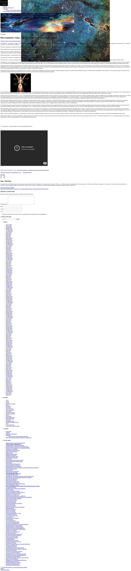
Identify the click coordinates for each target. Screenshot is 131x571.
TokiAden (3, 41)
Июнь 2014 (8, 394)
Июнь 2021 (8, 291)
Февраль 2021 (9, 296)
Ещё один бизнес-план (8, 7)
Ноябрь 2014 (9, 388)
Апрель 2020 (9, 308)
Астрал (7, 402)
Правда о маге (9, 452)
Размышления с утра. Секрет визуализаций (16, 553)
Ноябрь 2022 (9, 271)
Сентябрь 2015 (9, 376)
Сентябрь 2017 (9, 346)
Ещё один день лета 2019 (12, 536)
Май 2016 (8, 366)
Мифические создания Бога (12, 471)
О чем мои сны (9, 517)
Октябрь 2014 (9, 389)
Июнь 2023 (8, 262)
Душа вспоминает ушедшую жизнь (14, 525)
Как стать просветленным (12, 558)
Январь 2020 (9, 312)
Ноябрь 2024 (9, 242)
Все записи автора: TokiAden (7, 187)
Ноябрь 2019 (9, 314)
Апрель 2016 (9, 367)
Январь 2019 (9, 327)
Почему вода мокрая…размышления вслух (16, 555)
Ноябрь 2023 (9, 256)
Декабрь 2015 (9, 372)
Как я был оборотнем (11, 509)
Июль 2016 (8, 364)
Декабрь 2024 (9, 240)
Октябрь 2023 (9, 258)
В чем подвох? (9, 470)
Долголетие (8, 411)
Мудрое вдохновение (11, 502)
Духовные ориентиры (11, 487)
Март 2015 (8, 383)
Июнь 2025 (8, 234)
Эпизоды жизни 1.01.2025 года (13, 465)
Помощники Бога (10, 421)
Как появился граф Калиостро (13, 565)
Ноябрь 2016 (9, 359)
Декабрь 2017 (9, 343)
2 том (7, 401)
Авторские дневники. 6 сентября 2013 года (11, 172)
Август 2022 (9, 274)
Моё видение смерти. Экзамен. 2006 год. (15, 492)
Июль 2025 (8, 233)
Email (2, 209)
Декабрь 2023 (9, 255)
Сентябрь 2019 (9, 317)
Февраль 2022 (9, 281)
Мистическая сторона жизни (12, 482)
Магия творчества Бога (11, 468)
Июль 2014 (8, 393)
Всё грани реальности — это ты (13, 513)
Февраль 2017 (9, 355)
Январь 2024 (9, 254)
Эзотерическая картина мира (12, 450)
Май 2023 (8, 264)
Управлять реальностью (11, 545)
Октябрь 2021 (9, 286)
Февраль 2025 (9, 238)
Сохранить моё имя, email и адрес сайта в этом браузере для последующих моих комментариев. (24, 214)
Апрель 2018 (9, 338)
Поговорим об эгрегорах (12, 457)
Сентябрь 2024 (9, 244)
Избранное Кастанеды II (11, 454)
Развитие (5, 9)
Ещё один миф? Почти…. (12, 499)
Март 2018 (8, 339)
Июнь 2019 (8, 320)
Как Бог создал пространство (13, 531)
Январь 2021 (9, 297)
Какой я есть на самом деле (12, 494)
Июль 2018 (8, 334)
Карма (7, 415)
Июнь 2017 (8, 350)
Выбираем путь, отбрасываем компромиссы (16, 560)
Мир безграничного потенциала (13, 466)
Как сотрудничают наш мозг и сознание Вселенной (18, 544)
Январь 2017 (9, 356)
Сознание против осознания (12, 563)
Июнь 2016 (8, 365)
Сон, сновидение (10, 424)
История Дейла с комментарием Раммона (15, 488)
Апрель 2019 (9, 323)
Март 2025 (8, 237)
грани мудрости (9, 41)
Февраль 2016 (9, 370)
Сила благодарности (11, 520)
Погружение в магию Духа (12, 481)
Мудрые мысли (9, 519)
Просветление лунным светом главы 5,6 (15, 443)
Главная (5, 6)
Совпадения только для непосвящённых (15, 528)
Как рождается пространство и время (14, 460)
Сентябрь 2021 (9, 287)
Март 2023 (8, 266)
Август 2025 (9, 232)
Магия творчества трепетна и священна (15, 507)
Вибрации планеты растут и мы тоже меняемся (17, 524)
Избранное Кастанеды (11, 455)
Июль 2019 (8, 319)
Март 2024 (8, 251)
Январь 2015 (9, 386)
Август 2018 (9, 333)
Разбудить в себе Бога (11, 512)
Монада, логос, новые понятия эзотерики (15, 10)
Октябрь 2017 (9, 345)
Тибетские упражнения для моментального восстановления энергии (33, 170)
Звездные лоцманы (10, 413)
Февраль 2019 (9, 325)
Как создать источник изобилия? (13, 498)
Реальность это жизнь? (11, 530)
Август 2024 (9, 245)
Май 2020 (8, 307)
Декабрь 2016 (9, 357)
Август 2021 (9, 288)
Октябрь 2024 (9, 243)
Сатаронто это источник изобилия (14, 551)
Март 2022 (8, 280)
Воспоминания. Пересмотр (12, 540)
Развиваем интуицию (11, 542)
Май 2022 (8, 277)
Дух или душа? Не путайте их (13, 552)
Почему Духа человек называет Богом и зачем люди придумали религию (31, 188)
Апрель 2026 (9, 227)
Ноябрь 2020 (9, 299)
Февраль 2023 (9, 267)
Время (7, 405)
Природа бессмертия (11, 505)
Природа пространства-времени (13, 535)
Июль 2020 (8, 304)
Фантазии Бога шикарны (12, 472)
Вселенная (8, 406)
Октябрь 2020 (9, 301)
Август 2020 (9, 303)
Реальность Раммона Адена (12, 422)
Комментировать (17, 41)
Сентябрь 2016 (9, 361)
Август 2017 (9, 348)
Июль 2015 (8, 378)
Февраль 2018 (9, 340)
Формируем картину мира (12, 456)
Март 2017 (8, 354)
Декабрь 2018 (9, 328)
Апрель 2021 (9, 293)
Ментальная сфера (10, 417)
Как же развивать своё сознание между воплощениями (19, 497)
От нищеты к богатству (11, 514)
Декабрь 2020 (9, 298)
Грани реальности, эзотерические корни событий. (15, 567)
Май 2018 (8, 336)
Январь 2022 (9, 282)
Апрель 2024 (9, 250)
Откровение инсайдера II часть (13, 556)
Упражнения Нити (27, 172)
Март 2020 (8, 309)
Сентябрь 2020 (9, 302)
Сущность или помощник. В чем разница (15, 529)
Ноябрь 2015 (9, 373)
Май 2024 (8, 249)
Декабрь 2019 (9, 313)
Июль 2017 (8, 349)
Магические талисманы (11, 451)
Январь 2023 (9, 269)
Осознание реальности (11, 546)
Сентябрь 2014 (9, 391)
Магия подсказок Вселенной (7, 188)
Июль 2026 (8, 225)
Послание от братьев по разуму (13, 493)
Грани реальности (10, 410)
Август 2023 (9, 260)
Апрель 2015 (9, 382)
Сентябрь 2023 (9, 259)
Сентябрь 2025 (9, 230)
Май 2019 (8, 322)
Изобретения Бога (10, 539)
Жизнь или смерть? (10, 412)
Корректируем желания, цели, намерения (15, 496)
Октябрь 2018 (9, 330)
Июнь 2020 (8, 306)
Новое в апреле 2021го (11, 550)
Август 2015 (9, 377)
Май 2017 (8, 351)
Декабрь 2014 (9, 387)
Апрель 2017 (9, 352)
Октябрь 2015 (9, 375)
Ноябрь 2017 (9, 344)
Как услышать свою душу (12, 515)
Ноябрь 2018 (9, 329)
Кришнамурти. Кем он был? (12, 561)
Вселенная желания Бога (12, 478)
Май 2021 (8, 292)
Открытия (8, 419)
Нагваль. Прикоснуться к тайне (13, 562)
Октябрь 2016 (9, 360)
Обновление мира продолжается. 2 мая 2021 (16, 549)
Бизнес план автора (10, 510)
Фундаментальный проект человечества (15, 483)
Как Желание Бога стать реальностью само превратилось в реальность (22, 467)
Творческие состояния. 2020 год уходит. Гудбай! (17, 557)
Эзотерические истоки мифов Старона (15, 445)
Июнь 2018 (8, 335)
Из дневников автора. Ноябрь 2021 (14, 534)
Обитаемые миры (10, 418)
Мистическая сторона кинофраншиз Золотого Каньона (19, 477)
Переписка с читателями (11, 449)
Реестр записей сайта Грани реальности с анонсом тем (16, 11)
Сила (7, 423)
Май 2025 (8, 235)
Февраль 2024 (9, 253)
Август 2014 (9, 392)
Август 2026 (9, 224)
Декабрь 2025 (9, 229)
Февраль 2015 (9, 385)
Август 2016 (9, 362)
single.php (4, 4)
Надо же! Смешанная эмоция (13, 491)
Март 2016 (8, 369)
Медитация (8, 416)
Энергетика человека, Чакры (12, 426)
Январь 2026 (9, 228)
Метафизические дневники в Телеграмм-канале (17, 446)
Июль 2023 (8, 261)
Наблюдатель (9, 462)
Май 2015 (8, 381)
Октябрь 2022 (9, 272)
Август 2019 (9, 318)
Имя (2, 206)
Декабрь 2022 (9, 270)
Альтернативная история (12, 537)
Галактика (8, 407)
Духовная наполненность (12, 475)
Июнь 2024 (8, 248)
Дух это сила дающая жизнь (12, 523)
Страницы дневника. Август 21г (13, 541)
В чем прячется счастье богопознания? (15, 547)
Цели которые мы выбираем (12, 521)
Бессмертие (8, 431)
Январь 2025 (9, 239)
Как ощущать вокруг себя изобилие (14, 461)
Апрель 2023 (9, 265)
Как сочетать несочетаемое (12, 518)
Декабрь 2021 (9, 283)
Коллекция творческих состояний (14, 503)
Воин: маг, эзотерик (10, 403)
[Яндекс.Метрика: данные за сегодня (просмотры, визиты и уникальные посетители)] (5, 569)
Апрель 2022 (9, 279)
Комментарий (4, 204)
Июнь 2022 (8, 276)
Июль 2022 (8, 275)
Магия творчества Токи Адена (13, 463)
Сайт (2, 211)
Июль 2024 (8, 246)
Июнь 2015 (8, 380)
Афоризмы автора (10, 508)
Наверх (2, 568)
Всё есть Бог (9, 459)
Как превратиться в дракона (12, 484)
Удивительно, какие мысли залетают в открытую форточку (20, 476)
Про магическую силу (11, 533)
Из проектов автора (10, 504)
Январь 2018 (9, 341)
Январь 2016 (9, 371)
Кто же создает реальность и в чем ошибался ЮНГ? (18, 447)
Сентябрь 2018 (9, 332)
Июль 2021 (8, 290)
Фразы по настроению (11, 480)
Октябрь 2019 (9, 315)
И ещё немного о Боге (11, 500)
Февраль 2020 (9, 311)
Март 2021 (8, 295)
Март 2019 (8, 324)
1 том (7, 400)
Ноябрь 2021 (9, 285)
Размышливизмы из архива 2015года (14, 526)
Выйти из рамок (10, 489)
